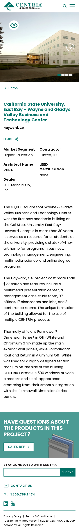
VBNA (8, 170)
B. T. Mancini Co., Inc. (17, 187)
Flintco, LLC (49, 155)
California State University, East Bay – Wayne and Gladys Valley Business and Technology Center (37, 112)
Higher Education (18, 155)
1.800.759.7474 (23, 494)
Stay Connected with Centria (30, 465)
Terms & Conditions (39, 516)
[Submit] (8, 47)
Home (13, 88)
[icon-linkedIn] (6, 504)
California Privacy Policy (21, 521)
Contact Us (21, 485)
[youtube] (13, 504)
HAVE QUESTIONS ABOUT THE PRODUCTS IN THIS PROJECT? (36, 428)
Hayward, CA (14, 128)
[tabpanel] (39, 47)
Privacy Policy (13, 516)
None (44, 175)
